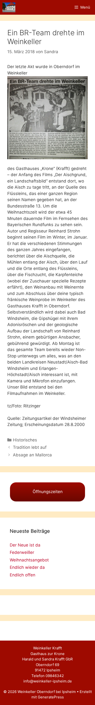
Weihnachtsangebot (29, 560)
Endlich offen (22, 574)
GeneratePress (51, 697)
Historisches (25, 440)
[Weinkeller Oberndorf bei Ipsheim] (8, 7)
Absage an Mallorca (32, 454)
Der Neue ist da (25, 545)
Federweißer (22, 552)
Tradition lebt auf (30, 447)
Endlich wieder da (27, 567)
